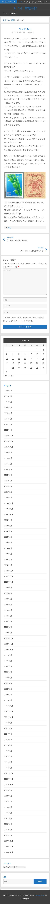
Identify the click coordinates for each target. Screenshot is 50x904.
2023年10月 (8, 582)
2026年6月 (8, 402)
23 (43, 363)
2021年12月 (8, 706)
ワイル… (20, 2)
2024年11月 (8, 509)
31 (7, 372)
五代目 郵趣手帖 (25, 8)
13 (25, 358)
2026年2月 (8, 424)
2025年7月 (8, 464)
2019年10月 (8, 852)
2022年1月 (8, 700)
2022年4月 (8, 683)
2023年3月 (8, 621)
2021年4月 (8, 751)
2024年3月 (8, 554)
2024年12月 (8, 503)
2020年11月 (8, 779)
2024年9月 (8, 520)
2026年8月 (8, 390)
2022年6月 (8, 672)
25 (13, 367)
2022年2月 (8, 694)
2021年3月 (8, 756)
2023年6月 (8, 604)
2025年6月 (8, 469)
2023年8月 (8, 593)
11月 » (11, 376)
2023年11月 (8, 576)
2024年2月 (8, 559)
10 (7, 358)
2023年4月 (8, 616)
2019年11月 (8, 846)
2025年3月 (8, 486)
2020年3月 (8, 824)
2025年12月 (8, 435)
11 (13, 358)
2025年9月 (8, 452)
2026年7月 (8, 396)
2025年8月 (8, 458)
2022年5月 (8, 678)
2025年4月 (8, 481)
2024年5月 (8, 542)
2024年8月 (8, 526)
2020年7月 (8, 801)
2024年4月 (8, 548)
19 (19, 363)
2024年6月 (8, 537)
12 (19, 358)
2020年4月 (8, 818)
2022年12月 (8, 638)
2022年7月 (8, 666)
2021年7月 (8, 734)
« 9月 (5, 376)
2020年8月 (8, 796)
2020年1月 (8, 835)
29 (37, 367)
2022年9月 (8, 655)
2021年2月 (8, 762)
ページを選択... (11, 13)
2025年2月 (8, 492)
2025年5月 (8, 475)
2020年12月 (8, 773)
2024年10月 (8, 514)
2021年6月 (8, 739)
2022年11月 (8, 644)
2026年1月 (8, 430)
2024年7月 (8, 531)
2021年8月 (8, 728)
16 (43, 358)
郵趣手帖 (32, 32)
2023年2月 (8, 627)
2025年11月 (8, 441)
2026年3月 (8, 419)
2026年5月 (8, 407)
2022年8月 (8, 661)
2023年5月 (8, 610)
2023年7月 (8, 599)
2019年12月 (8, 841)
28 (31, 367)
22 (37, 363)
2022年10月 (8, 649)
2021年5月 (8, 745)
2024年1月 (8, 565)
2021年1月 (8, 768)
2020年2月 (8, 830)
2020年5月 (8, 813)
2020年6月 (8, 807)
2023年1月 (8, 633)
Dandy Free (39, 895)
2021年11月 (8, 711)
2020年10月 (8, 784)
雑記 (13, 20)
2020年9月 (8, 790)
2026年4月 (8, 413)
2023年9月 (8, 587)
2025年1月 (8, 497)
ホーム (7, 20)
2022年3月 (8, 689)
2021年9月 (8, 723)
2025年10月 (8, 447)
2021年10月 (8, 717)
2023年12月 (8, 571)
